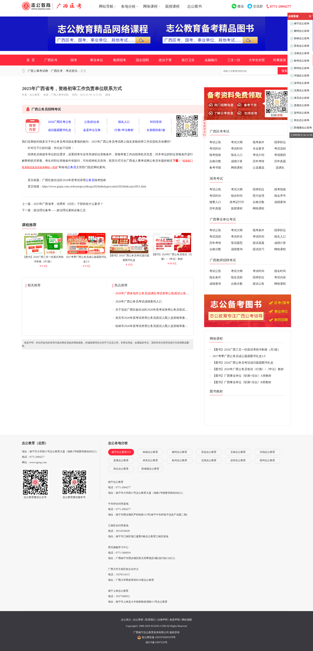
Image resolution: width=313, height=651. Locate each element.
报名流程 (237, 277)
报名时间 (237, 195)
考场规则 (280, 154)
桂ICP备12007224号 (156, 642)
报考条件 (258, 142)
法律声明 (162, 619)
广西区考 (50, 60)
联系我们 (150, 619)
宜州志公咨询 (301, 83)
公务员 (71, 167)
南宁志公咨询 (301, 23)
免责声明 (175, 619)
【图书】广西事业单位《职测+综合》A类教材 (241, 375)
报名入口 (124, 121)
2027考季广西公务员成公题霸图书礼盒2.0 (86, 259)
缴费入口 (215, 202)
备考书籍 (215, 167)
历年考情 (258, 161)
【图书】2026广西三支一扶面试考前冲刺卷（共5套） (43, 259)
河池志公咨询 (301, 75)
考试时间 (237, 148)
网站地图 (187, 619)
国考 (73, 60)
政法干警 (165, 60)
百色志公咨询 (301, 45)
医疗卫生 (188, 60)
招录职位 (280, 142)
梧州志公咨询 (301, 68)
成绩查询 (280, 202)
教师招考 (119, 60)
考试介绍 (258, 154)
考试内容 (280, 277)
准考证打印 (236, 202)
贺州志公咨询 (301, 112)
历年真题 (280, 161)
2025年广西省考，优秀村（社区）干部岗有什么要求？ (68, 203)
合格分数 (215, 161)
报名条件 (215, 277)
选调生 (280, 167)
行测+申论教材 (123, 130)
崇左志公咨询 (301, 120)
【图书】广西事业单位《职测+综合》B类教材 (241, 382)
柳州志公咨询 (301, 31)
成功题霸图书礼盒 (59, 130)
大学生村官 (257, 60)
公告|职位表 (91, 121)
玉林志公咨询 (301, 53)
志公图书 (194, 6)
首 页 (30, 60)
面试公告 (258, 283)
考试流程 (280, 148)
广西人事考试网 (38, 70)
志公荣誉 (138, 619)
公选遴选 (258, 167)
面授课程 (172, 6)
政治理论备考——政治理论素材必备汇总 (60, 210)
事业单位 (96, 60)
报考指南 (215, 154)
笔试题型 (237, 242)
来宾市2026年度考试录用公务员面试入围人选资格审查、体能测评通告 (160, 317)
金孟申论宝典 (92, 130)
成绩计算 (237, 161)
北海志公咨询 (301, 90)
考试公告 (215, 142)
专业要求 (258, 148)
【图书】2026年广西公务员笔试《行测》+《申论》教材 (172, 256)
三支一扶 (233, 60)
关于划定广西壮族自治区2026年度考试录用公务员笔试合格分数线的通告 (161, 309)
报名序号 (280, 195)
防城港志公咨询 (303, 127)
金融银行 (211, 60)
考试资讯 (71, 70)
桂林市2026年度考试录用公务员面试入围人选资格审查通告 (153, 325)
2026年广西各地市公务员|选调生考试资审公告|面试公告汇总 (153, 293)
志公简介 (126, 619)
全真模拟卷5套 (156, 130)
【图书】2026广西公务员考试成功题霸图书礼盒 (129, 257)
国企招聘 (142, 60)
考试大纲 (237, 142)
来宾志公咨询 (301, 98)
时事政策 (279, 60)
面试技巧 (258, 249)
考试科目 (215, 148)
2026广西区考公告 (59, 121)
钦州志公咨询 (301, 60)
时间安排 (156, 121)
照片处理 (258, 195)
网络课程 (237, 167)
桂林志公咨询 (301, 38)
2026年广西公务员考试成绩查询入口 (138, 301)
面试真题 (258, 242)
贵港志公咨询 (301, 105)
